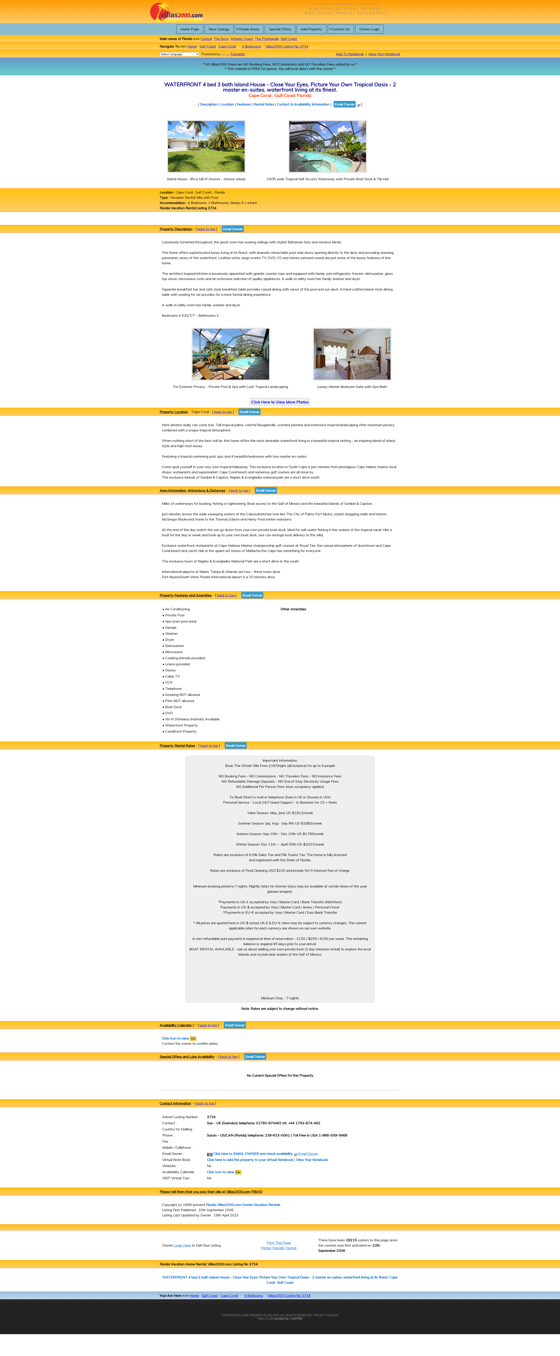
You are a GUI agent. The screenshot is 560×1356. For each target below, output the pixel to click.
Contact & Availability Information (303, 104)
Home (192, 46)
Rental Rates (264, 104)
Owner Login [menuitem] (369, 29)
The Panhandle (267, 38)
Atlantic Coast (242, 38)
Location (227, 104)
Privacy (319, 1315)
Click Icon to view (176, 1038)
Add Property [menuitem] (311, 29)
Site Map (332, 1315)
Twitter (297, 1318)
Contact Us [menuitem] (341, 29)
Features (244, 104)
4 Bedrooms (251, 46)
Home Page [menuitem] (189, 29)
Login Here (182, 1245)
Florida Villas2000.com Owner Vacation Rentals (243, 1204)
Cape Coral (227, 46)
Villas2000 (270, 1315)
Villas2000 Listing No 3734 (286, 46)
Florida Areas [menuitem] (249, 29)
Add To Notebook (350, 54)
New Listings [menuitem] (219, 29)
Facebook (281, 1318)
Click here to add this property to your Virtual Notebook (250, 1159)
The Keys (221, 38)
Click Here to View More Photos (280, 402)
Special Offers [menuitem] (280, 29)
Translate (237, 54)
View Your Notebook (384, 54)
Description (209, 104)
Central (206, 38)
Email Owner (345, 104)
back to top (206, 229)
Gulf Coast (289, 38)
